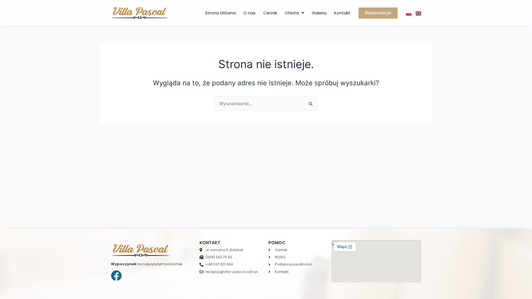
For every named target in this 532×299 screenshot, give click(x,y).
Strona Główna (220, 13)
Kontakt (342, 13)
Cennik (270, 13)
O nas (249, 13)
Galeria (319, 13)
